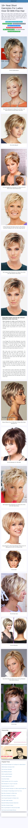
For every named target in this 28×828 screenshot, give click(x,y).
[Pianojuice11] (14, 738)
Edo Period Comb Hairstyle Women (9, 810)
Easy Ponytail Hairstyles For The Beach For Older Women (14, 764)
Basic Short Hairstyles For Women (9, 795)
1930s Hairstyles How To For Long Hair (10, 781)
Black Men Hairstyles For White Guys (9, 793)
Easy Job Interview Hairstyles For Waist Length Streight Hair (14, 788)
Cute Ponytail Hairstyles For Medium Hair (10, 798)
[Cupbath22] (14, 752)
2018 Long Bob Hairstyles (7, 774)
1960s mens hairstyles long (8, 29)
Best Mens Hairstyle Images (7, 805)
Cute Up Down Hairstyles (7, 769)
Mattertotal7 (14, 1)
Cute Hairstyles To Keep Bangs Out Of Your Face (12, 790)
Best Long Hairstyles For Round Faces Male (11, 807)
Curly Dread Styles (5, 778)
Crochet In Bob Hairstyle (7, 776)
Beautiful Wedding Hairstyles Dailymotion (10, 802)
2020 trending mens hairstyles (14, 31)
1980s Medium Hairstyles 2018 (8, 766)
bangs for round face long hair (14, 25)
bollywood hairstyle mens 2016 (19, 23)
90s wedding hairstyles (20, 29)
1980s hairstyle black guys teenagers (14, 27)
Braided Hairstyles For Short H (8, 786)
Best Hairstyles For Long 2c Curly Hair (9, 783)
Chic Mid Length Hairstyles (7, 800)
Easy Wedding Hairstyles (7, 771)
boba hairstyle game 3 (7, 23)
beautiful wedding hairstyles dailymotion (14, 21)
